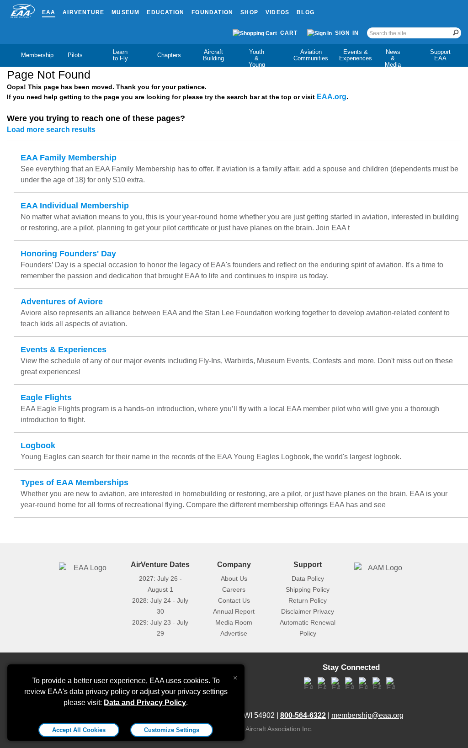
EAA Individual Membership (75, 205)
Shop (249, 12)
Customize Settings (171, 730)
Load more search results (51, 129)
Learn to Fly (120, 55)
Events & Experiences (355, 55)
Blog (305, 12)
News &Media (393, 58)
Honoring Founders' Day (68, 253)
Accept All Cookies (79, 730)
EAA (49, 12)
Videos (277, 12)
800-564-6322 (303, 715)
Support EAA (440, 55)
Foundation (212, 12)
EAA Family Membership (69, 157)
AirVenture (83, 12)
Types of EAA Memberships (74, 482)
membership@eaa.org (367, 715)
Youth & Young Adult (257, 61)
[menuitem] (29, 55)
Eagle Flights (46, 397)
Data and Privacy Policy (145, 702)
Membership (37, 55)
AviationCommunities (310, 55)
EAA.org (331, 97)
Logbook (38, 445)
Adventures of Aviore (62, 301)
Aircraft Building (213, 55)
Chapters (169, 55)
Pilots (75, 55)
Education (165, 12)
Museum (125, 12)
